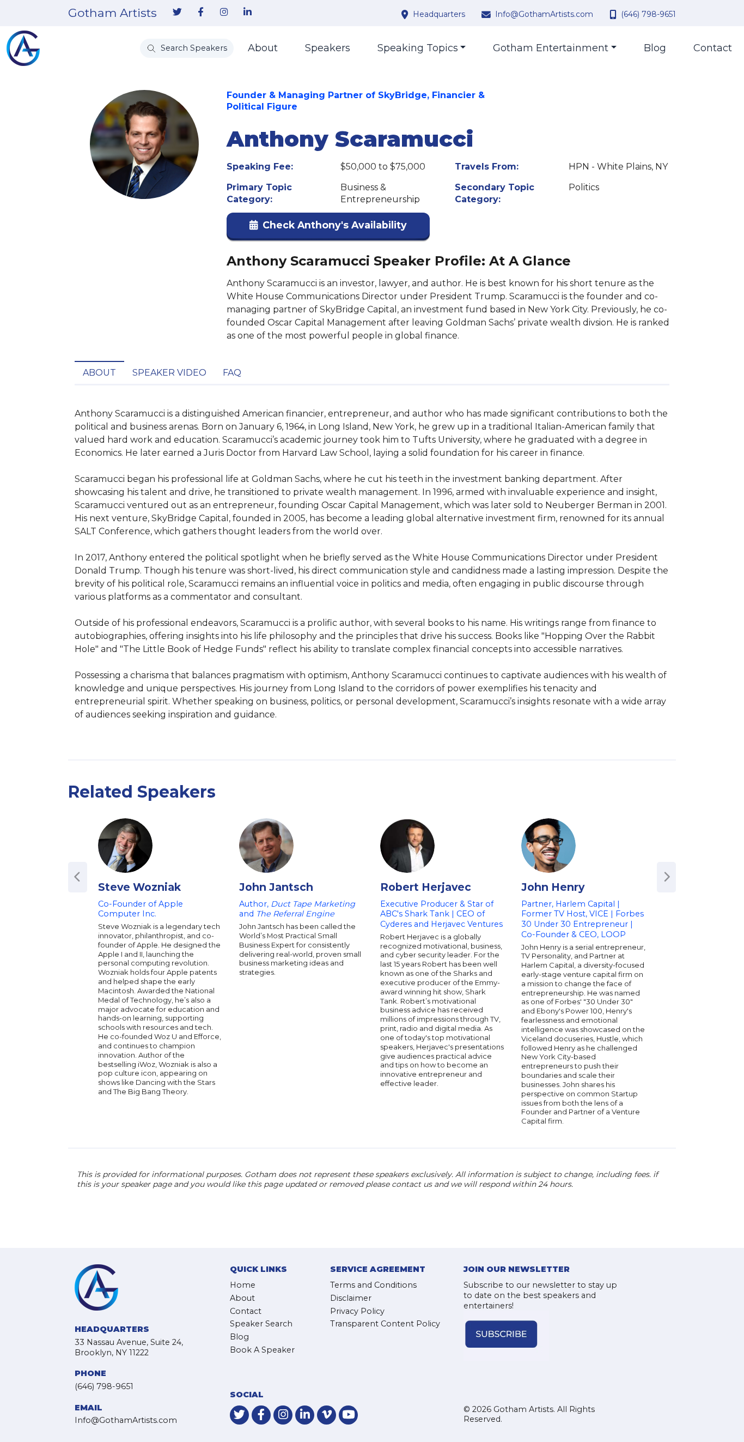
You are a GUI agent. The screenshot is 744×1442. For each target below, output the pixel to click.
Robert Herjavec (425, 887)
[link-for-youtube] (348, 1415)
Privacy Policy (357, 1311)
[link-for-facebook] (200, 12)
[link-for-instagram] (223, 12)
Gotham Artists (112, 13)
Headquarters (439, 14)
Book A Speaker (262, 1350)
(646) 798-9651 (648, 14)
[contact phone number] (614, 14)
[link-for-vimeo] (326, 1415)
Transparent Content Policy (385, 1324)
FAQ (232, 372)
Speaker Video (169, 372)
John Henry (552, 887)
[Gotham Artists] (23, 48)
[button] (328, 227)
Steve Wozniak (139, 887)
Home (242, 1285)
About (263, 48)
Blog (655, 48)
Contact (712, 48)
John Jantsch (276, 887)
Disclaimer (350, 1298)
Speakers (327, 48)
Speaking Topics (417, 48)
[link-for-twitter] (177, 12)
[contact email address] (487, 14)
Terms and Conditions (373, 1285)
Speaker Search (261, 1324)
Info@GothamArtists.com (544, 14)
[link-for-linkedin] (247, 12)
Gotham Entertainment (550, 48)
